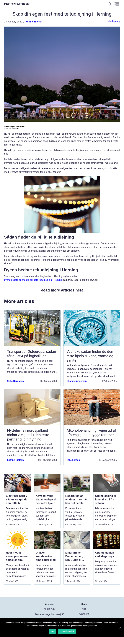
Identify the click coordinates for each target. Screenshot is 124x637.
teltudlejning (113, 21)
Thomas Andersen (77, 381)
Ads (84, 608)
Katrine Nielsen (34, 21)
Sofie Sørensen (15, 381)
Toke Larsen (73, 460)
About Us (84, 613)
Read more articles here (62, 290)
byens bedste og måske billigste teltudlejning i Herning (33, 279)
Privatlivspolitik (67, 631)
